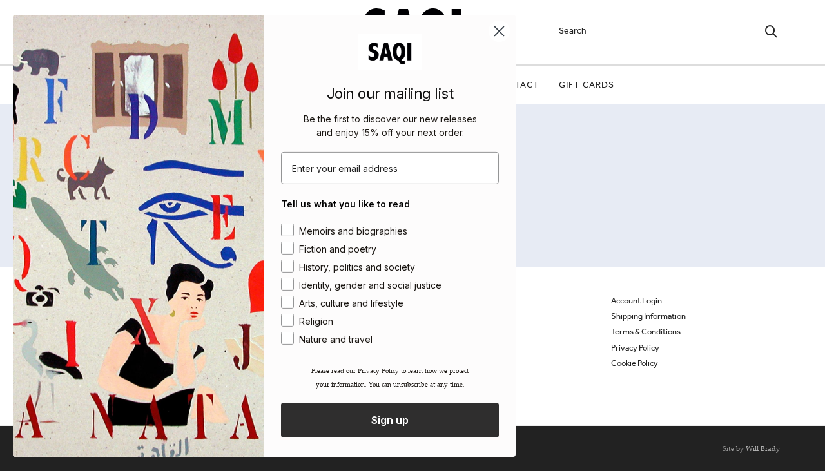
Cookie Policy (634, 363)
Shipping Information (648, 316)
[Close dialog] (499, 30)
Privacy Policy (635, 347)
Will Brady (763, 448)
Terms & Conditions (646, 331)
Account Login (636, 300)
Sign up (390, 420)
